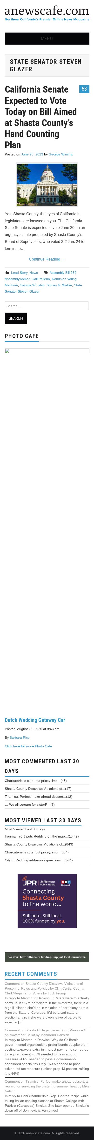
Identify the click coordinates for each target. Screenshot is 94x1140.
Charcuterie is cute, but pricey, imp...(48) (36, 781)
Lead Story (19, 273)
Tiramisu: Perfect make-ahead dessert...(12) (38, 796)
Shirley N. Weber (59, 285)
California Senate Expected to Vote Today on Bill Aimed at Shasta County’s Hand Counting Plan (41, 117)
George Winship (61, 154)
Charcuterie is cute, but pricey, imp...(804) (37, 852)
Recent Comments (31, 974)
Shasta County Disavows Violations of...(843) (39, 844)
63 (84, 89)
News (33, 273)
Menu (47, 38)
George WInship (32, 285)
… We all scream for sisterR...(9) (30, 804)
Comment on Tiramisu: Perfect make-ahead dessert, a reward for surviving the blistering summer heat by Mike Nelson (47, 1086)
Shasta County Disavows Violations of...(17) (38, 789)
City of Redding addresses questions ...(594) (39, 860)
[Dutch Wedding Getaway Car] (47, 529)
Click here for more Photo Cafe (28, 746)
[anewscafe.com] (47, 14)
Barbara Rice (20, 737)
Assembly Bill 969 (63, 273)
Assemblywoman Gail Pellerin (27, 279)
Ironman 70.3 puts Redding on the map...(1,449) (42, 836)
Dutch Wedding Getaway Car (35, 720)
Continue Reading (47, 259)
